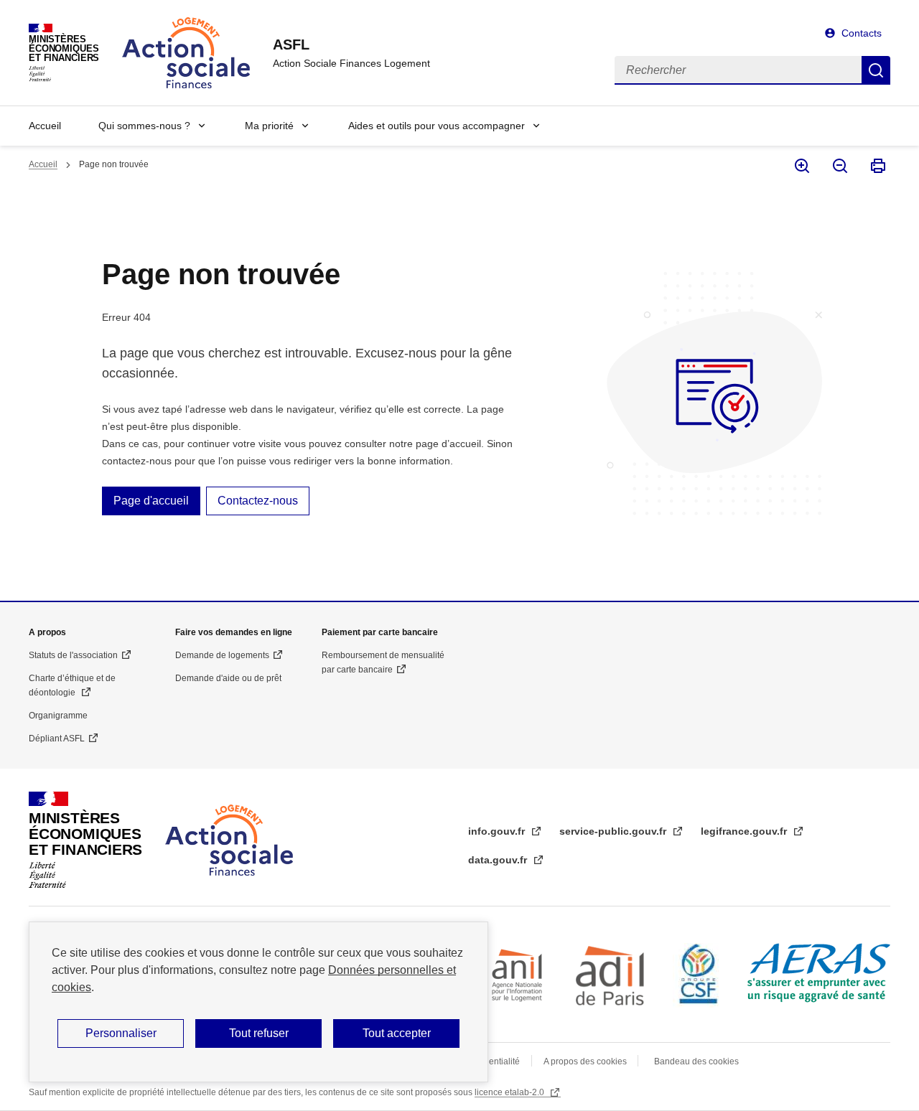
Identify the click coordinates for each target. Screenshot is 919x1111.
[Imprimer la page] (877, 166)
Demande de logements (222, 655)
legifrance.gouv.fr (745, 831)
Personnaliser (121, 1033)
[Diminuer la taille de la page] (839, 166)
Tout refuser (259, 1033)
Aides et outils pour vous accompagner (436, 125)
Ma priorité (269, 125)
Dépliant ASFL (57, 738)
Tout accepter (397, 1033)
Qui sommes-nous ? (144, 125)
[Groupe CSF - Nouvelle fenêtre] (698, 975)
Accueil (45, 125)
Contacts (861, 33)
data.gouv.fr (499, 860)
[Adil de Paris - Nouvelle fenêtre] (611, 975)
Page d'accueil (151, 500)
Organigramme (58, 716)
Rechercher (876, 70)
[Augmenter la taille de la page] (801, 166)
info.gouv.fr (498, 831)
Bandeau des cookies (696, 1061)
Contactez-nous (258, 500)
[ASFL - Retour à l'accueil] (229, 840)
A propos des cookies (586, 1061)
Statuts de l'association (73, 655)
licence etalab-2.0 (510, 1092)
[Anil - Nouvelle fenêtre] (517, 975)
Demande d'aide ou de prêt (228, 678)
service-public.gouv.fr (614, 831)
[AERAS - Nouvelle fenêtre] (818, 973)
